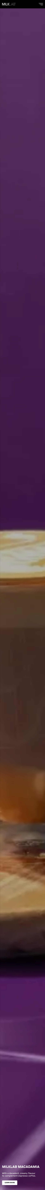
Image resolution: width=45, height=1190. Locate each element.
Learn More (10, 1182)
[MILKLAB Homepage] (8, 4)
